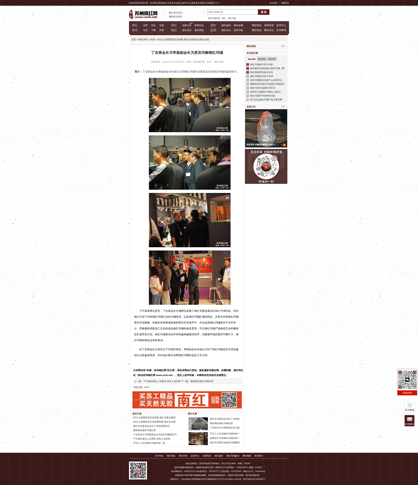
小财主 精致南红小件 (256, 144)
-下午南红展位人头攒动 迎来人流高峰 (151, 438)
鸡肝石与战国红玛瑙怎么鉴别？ (265, 91)
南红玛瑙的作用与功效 (261, 64)
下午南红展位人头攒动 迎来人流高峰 (162, 381)
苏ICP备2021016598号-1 (254, 479)
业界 (145, 25)
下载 (153, 30)
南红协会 (257, 25)
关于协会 (159, 456)
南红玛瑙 (206, 3)
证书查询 (281, 30)
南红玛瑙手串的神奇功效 (262, 95)
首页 (133, 39)
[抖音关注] (266, 166)
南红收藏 (238, 25)
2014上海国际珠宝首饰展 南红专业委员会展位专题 (183, 39)
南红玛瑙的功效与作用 (261, 76)
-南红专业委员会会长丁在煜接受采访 (151, 426)
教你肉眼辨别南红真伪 (261, 72)
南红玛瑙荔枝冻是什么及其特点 (265, 80)
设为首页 (273, 3)
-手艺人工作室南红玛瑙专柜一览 (148, 443)
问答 (161, 30)
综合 (153, 25)
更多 (283, 46)
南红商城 (199, 30)
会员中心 (281, 25)
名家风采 (269, 25)
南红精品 (262, 59)
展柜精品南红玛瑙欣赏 (201, 381)
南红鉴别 (226, 25)
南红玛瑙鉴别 (232, 456)
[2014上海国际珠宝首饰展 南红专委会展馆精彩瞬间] (198, 429)
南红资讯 (143, 39)
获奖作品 (199, 25)
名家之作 (186, 25)
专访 (145, 30)
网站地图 (247, 456)
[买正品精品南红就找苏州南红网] (188, 407)
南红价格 (183, 456)
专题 (161, 25)
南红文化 (226, 30)
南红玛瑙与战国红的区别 (262, 88)
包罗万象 (238, 30)
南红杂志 (257, 30)
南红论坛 (269, 30)
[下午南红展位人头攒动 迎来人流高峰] (198, 444)
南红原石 (186, 30)
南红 (224, 18)
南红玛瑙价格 (214, 18)
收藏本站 (285, 3)
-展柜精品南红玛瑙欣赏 (144, 430)
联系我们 (259, 456)
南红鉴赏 (252, 59)
